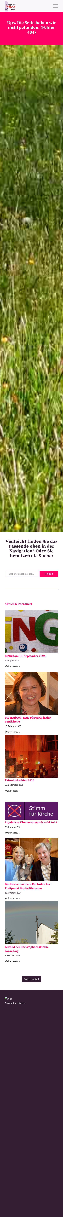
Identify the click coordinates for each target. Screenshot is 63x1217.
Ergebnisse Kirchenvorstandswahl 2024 (31, 822)
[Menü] (54, 6)
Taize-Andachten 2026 (19, 780)
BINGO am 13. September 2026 (25, 656)
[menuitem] (54, 6)
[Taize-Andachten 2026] (31, 756)
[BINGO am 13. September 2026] (31, 631)
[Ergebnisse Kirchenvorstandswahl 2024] (31, 811)
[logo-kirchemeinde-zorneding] (26, 6)
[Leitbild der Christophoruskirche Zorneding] (31, 922)
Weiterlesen (11, 666)
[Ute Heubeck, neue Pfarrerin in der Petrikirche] (31, 693)
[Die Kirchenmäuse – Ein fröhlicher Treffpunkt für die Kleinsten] (31, 859)
